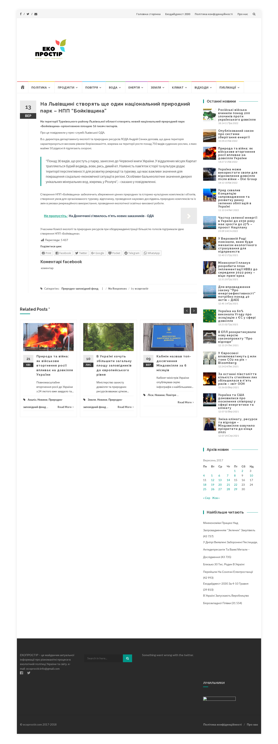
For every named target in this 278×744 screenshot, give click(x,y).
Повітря (91, 87)
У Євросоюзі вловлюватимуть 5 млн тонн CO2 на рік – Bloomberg (237, 357)
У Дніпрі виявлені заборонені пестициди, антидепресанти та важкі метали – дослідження (230, 549)
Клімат (178, 87)
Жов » (216, 498)
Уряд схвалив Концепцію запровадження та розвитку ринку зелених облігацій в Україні (234, 198)
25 (204, 489)
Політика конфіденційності (214, 14)
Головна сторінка (148, 14)
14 (228, 480)
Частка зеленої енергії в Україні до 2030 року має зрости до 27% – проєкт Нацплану (237, 222)
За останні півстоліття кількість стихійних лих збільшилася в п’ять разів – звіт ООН (237, 378)
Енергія (134, 87)
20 (220, 484)
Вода (113, 87)
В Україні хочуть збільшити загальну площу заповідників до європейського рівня (114, 365)
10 (251, 475)
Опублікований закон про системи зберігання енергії (236, 134)
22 (235, 484)
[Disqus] (108, 478)
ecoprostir (142, 288)
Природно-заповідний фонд (79, 288)
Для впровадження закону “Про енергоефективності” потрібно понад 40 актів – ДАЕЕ (237, 293)
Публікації (227, 87)
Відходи (201, 87)
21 (228, 484)
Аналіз (32, 399)
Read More (65, 407)
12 (212, 480)
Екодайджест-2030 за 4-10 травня (225, 583)
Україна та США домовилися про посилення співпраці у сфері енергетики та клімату (237, 401)
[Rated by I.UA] (219, 698)
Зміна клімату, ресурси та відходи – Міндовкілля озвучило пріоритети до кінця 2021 (237, 425)
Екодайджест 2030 (177, 14)
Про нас (243, 14)
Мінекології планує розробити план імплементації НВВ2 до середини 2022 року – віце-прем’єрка (237, 269)
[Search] (127, 658)
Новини (42, 399)
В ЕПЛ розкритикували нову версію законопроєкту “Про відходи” (237, 336)
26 (212, 489)
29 (235, 489)
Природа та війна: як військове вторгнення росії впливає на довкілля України (54, 365)
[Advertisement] (168, 49)
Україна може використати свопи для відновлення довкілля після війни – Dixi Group (237, 174)
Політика (39, 87)
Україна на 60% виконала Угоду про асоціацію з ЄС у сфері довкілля (237, 315)
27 (220, 489)
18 (204, 484)
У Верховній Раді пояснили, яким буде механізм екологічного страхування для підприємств (237, 245)
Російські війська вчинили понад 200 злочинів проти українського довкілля (237, 114)
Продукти (66, 87)
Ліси (150, 395)
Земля (156, 87)
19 (212, 484)
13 (220, 480)
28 (228, 489)
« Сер (206, 498)
